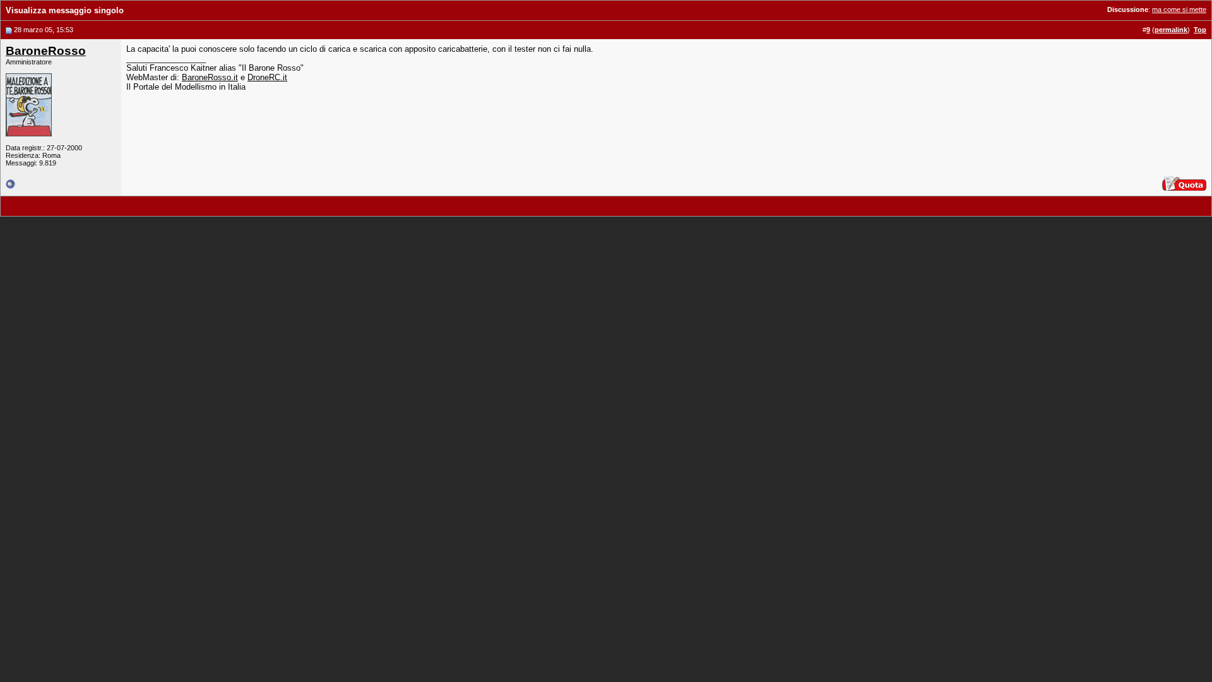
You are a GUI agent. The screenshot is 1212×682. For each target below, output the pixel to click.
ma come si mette (1179, 9)
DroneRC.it (267, 77)
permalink (1171, 29)
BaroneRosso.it (210, 77)
